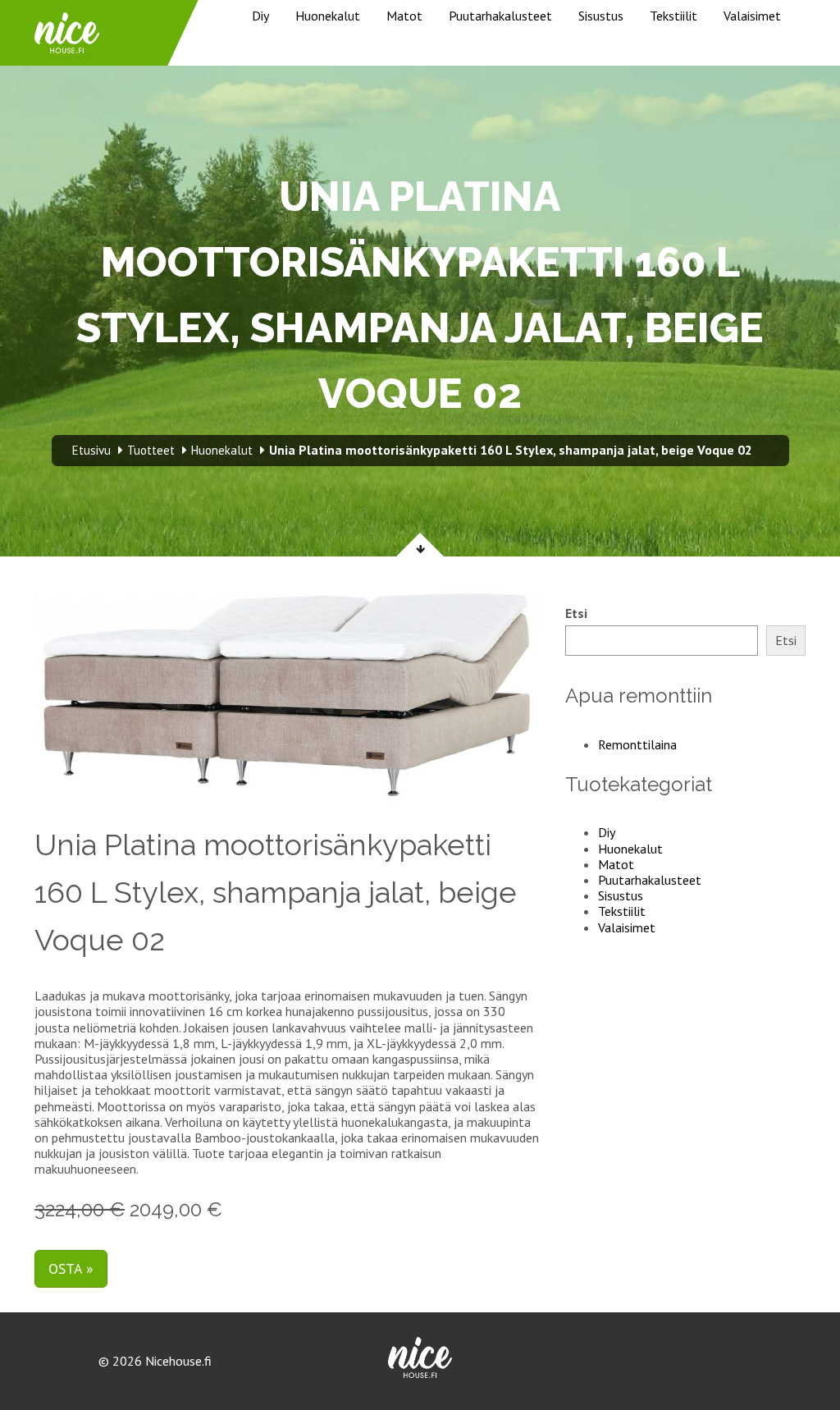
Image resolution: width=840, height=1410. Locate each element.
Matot (404, 15)
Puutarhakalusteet (500, 15)
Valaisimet (752, 15)
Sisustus (600, 15)
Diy (260, 15)
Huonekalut (327, 15)
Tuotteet (151, 450)
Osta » (71, 1268)
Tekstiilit (673, 15)
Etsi (576, 613)
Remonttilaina (637, 744)
